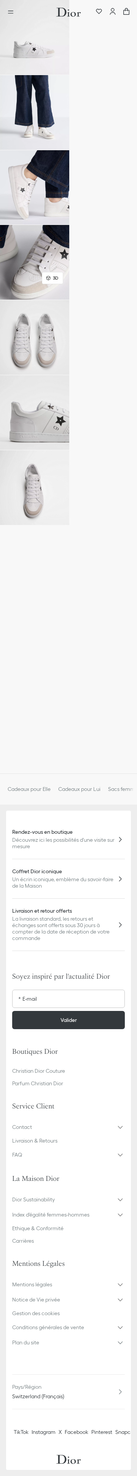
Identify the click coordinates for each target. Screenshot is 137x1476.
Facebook (76, 1432)
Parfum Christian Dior (37, 1083)
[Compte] (112, 12)
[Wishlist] (99, 12)
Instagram (44, 1432)
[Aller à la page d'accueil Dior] (68, 12)
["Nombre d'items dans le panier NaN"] (126, 12)
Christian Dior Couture (38, 1071)
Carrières (23, 1241)
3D (55, 277)
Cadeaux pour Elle (29, 789)
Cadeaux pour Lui (79, 789)
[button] (34, 37)
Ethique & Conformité (38, 1228)
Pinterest (101, 1432)
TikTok (21, 1432)
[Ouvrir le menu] (13, 12)
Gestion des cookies (36, 1313)
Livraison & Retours (34, 1141)
